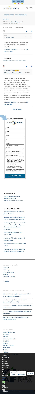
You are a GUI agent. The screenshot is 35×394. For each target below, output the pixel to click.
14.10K (17, 70)
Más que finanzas (8, 345)
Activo (4, 60)
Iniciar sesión (17, 109)
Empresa (5, 336)
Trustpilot (6, 281)
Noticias (5, 350)
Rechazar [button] (30, 373)
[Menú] (30, 8)
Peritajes (6, 352)
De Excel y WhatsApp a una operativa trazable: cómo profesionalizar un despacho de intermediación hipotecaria (15, 226)
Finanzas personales (9, 339)
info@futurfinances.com (12, 196)
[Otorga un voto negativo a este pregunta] (31, 31)
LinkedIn (5, 274)
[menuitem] (18, 1)
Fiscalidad (6, 341)
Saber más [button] (4, 378)
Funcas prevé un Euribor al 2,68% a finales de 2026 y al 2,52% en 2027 (14, 250)
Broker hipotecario (9, 332)
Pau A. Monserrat (8, 294)
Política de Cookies (9, 276)
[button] (3, 382)
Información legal (10, 199)
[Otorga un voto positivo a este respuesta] (27, 66)
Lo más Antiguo (22, 60)
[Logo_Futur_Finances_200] (14, 8)
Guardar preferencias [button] (21, 373)
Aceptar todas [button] (13, 373)
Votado (8, 60)
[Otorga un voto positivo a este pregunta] (27, 31)
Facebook (6, 268)
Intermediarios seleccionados (14, 201)
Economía (6, 334)
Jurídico (5, 343)
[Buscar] (26, 8)
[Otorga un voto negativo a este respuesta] (31, 66)
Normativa (6, 348)
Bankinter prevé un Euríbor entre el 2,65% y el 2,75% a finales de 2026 (14, 218)
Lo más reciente (14, 60)
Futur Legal (6, 270)
